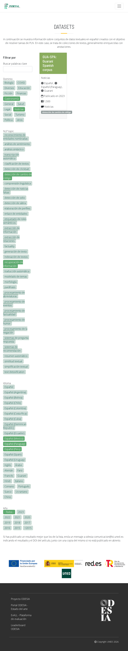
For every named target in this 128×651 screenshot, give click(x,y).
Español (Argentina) (15, 392)
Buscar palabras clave (15, 63)
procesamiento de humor (14, 321)
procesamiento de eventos (14, 303)
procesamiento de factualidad (14, 312)
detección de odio (15, 197)
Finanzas (21, 93)
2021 (17, 517)
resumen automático (16, 356)
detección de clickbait (17, 169)
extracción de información (11, 230)
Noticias (19, 109)
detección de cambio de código (17, 176)
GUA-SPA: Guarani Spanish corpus (50, 63)
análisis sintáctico (14, 149)
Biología (9, 82)
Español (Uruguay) (14, 460)
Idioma (7, 383)
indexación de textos (16, 257)
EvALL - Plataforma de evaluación (21, 617)
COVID (21, 82)
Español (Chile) (13, 403)
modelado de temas (16, 276)
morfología (10, 282)
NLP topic (8, 131)
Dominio (7, 79)
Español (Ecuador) (14, 433)
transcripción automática (11, 156)
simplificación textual (16, 366)
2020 (27, 517)
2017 (27, 522)
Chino (8, 497)
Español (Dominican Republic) (14, 426)
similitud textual (13, 361)
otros (19, 120)
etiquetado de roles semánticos (14, 221)
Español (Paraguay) (15, 444)
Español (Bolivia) (13, 397)
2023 (21, 512)
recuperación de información (13, 264)
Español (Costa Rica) (16, 413)
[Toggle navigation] (119, 6)
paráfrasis (10, 287)
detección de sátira (15, 203)
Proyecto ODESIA (20, 599)
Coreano (9, 486)
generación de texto (16, 251)
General (9, 104)
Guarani (21, 475)
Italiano (19, 481)
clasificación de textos (17, 163)
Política (8, 120)
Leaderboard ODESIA (18, 627)
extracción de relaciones (11, 239)
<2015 (28, 528)
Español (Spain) (13, 454)
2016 (7, 528)
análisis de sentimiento (17, 144)
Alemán (9, 470)
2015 (17, 528)
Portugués (23, 486)
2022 (7, 517)
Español (9, 387)
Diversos (9, 88)
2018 (17, 522)
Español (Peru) (12, 449)
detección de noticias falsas (15, 190)
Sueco (8, 491)
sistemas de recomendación (12, 348)
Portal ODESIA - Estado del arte (19, 607)
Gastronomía (12, 98)
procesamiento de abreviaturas (14, 294)
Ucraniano (21, 491)
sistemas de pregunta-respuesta (16, 339)
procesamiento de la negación (15, 330)
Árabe (18, 465)
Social (8, 114)
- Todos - (9, 512)
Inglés (8, 465)
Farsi (19, 470)
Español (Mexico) (14, 438)
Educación (24, 88)
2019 (7, 522)
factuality (9, 246)
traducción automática (17, 271)
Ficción (8, 93)
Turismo (19, 114)
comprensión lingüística (18, 183)
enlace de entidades (16, 213)
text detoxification (14, 372)
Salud (21, 104)
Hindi (8, 481)
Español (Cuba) (13, 419)
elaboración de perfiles (17, 208)
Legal (7, 109)
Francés (9, 475)
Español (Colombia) (15, 408)
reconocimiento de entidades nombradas (15, 136)
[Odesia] (13, 6)
